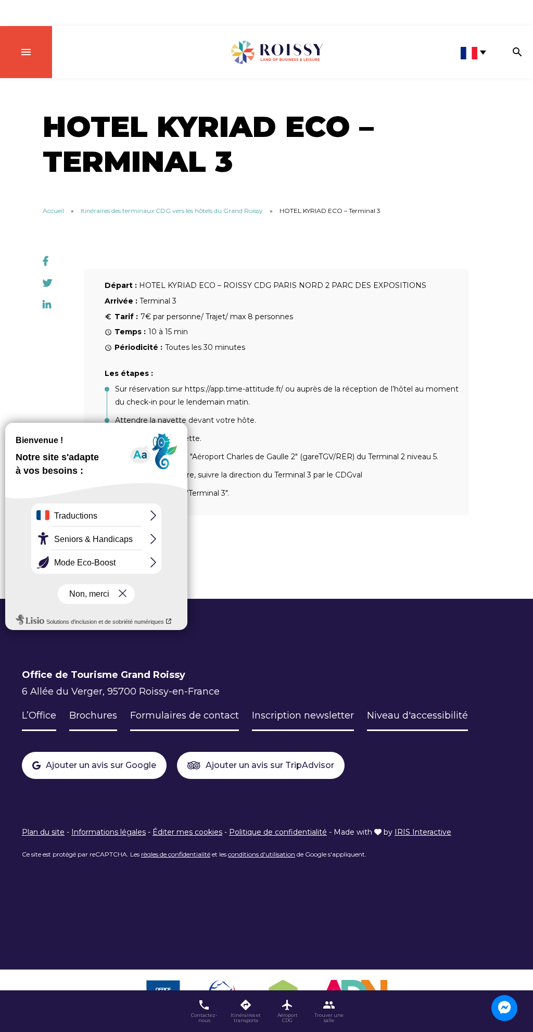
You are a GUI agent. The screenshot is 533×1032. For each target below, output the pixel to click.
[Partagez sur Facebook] (45, 261)
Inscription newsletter (303, 715)
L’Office (39, 715)
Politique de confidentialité (278, 832)
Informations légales (108, 832)
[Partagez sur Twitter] (47, 283)
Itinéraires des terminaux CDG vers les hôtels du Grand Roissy (172, 211)
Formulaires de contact (184, 715)
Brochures (93, 715)
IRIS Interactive (423, 832)
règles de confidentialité (175, 854)
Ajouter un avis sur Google (101, 765)
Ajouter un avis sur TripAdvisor (270, 765)
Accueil (53, 211)
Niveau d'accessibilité (417, 715)
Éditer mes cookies (187, 832)
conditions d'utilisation (261, 854)
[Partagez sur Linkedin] (47, 305)
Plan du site (43, 832)
